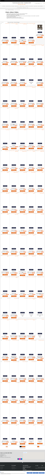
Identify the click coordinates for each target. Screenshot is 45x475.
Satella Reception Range (22, 356)
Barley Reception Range (40, 61)
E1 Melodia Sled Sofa (22, 145)
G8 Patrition (13, 399)
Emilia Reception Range (31, 124)
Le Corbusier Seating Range (31, 356)
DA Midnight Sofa (5, 167)
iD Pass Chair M (22, 209)
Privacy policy (25, 471)
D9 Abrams (39, 335)
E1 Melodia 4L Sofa (31, 145)
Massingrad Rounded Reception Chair (40, 357)
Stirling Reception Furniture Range (13, 124)
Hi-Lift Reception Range (5, 124)
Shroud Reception (5, 146)
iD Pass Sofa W (40, 188)
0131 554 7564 (22, 4)
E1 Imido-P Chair (22, 293)
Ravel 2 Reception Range (5, 378)
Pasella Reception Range (31, 61)
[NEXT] (38, 446)
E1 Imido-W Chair (5, 293)
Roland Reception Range (14, 378)
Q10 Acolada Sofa (22, 82)
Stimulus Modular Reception (40, 378)
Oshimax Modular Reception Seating (40, 293)
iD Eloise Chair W (31, 167)
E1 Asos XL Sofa (40, 167)
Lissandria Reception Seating (22, 61)
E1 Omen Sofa (22, 103)
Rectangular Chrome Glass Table (22, 272)
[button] (43, 3)
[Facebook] (18, 459)
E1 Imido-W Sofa (31, 293)
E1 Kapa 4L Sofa (40, 124)
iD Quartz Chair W (31, 188)
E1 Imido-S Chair (14, 293)
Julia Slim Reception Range (39, 103)
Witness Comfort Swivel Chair (31, 335)
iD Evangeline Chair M (40, 209)
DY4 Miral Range (40, 399)
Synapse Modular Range (14, 61)
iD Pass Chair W (14, 209)
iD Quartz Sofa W (40, 145)
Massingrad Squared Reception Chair (14, 357)
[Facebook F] (1, 0)
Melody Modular (5, 61)
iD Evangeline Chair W (31, 209)
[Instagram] (2, 0)
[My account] (42, 3)
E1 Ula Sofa (13, 145)
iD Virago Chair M (22, 188)
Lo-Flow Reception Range (22, 124)
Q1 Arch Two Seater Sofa (40, 34)
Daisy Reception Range (31, 103)
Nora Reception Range (31, 378)
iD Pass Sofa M (22, 167)
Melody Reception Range (5, 82)
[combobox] (38, 3)
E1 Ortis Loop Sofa (5, 209)
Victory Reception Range (40, 82)
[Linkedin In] (3, 0)
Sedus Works (31, 82)
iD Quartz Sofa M (14, 167)
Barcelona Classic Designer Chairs (22, 40)
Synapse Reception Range (22, 378)
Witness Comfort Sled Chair (14, 335)
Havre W (5, 335)
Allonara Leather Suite (14, 82)
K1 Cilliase (22, 399)
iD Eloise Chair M (5, 188)
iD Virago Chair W (14, 188)
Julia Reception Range (14, 103)
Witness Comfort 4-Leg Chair (22, 335)
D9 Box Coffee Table (5, 356)
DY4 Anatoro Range (31, 399)
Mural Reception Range (5, 103)
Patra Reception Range (5, 399)
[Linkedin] (21, 459)
